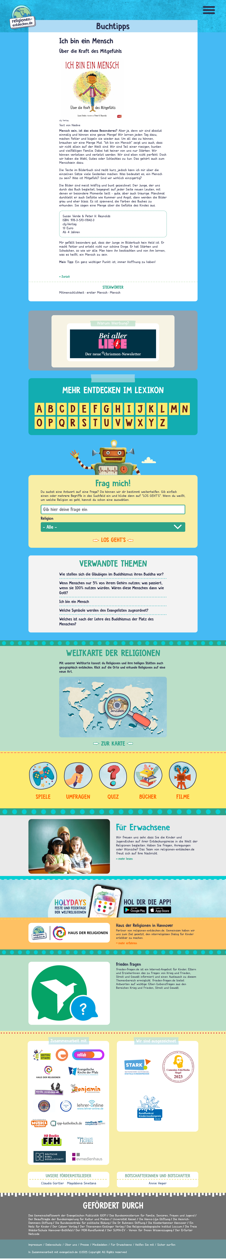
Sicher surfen (166, 1244)
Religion (47, 518)
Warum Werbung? (113, 323)
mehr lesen (125, 859)
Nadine (76, 125)
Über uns (71, 1244)
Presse (84, 1244)
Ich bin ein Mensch (74, 601)
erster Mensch (97, 292)
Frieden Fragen (128, 964)
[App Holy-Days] (113, 898)
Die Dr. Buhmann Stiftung (129, 1222)
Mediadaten (99, 1244)
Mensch (115, 292)
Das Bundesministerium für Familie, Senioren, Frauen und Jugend (151, 1215)
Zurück (65, 276)
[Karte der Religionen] (113, 707)
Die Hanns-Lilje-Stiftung (154, 1219)
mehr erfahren (127, 943)
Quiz (113, 796)
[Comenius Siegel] (178, 1067)
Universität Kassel (124, 1219)
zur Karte (113, 743)
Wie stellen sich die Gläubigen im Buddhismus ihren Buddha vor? (111, 574)
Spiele (43, 796)
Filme (183, 796)
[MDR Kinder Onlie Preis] (150, 1108)
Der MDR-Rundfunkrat (90, 1230)
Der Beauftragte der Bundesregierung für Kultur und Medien (69, 1219)
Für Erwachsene (121, 1244)
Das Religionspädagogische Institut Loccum (154, 1226)
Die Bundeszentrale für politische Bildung (82, 1222)
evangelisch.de (68, 1252)
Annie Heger (158, 1183)
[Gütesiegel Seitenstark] (137, 1067)
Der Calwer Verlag (65, 1226)
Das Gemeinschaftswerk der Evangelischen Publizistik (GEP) (67, 1215)
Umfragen (78, 796)
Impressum (35, 1244)
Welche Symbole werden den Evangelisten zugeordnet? (103, 610)
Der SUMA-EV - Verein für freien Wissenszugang (139, 1230)
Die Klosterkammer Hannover (167, 1222)
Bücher (148, 796)
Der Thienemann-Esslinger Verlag (102, 1226)
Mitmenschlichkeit (71, 292)
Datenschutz (53, 1244)
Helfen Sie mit (144, 1244)
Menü (209, 10)
